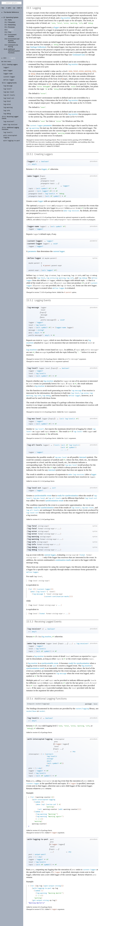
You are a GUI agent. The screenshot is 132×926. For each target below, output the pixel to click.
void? (55, 244)
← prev (8, 8)
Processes (11, 27)
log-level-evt (34, 488)
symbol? (44, 188)
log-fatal (41, 278)
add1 (61, 809)
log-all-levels (35, 445)
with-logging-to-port (38, 839)
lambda (37, 802)
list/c (57, 445)
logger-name (33, 226)
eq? (43, 804)
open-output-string (52, 886)
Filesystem (11, 22)
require (31, 704)
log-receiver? (34, 629)
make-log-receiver (71, 211)
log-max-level (34, 419)
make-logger (33, 176)
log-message (33, 307)
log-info (70, 278)
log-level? (33, 368)
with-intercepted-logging (40, 739)
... (62, 450)
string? (41, 330)
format (82, 555)
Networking (11, 25)
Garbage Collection (38, 47)
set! (40, 809)
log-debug (82, 278)
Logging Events (12, 83)
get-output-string (41, 900)
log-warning (33, 128)
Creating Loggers (12, 64)
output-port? (40, 854)
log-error (50, 278)
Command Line (79, 55)
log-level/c (50, 194)
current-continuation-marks (57, 596)
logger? (31, 161)
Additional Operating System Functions (14, 51)
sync (54, 666)
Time (9, 32)
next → (19, 8)
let (30, 589)
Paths (10, 20)
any (74, 751)
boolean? (45, 161)
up (14, 8)
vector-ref (51, 804)
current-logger (36, 125)
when (33, 592)
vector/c (49, 754)
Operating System (12, 17)
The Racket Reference (11, 12)
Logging (11, 30)
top (3, 8)
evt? (54, 488)
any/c (34, 164)
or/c (38, 188)
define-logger (34, 258)
